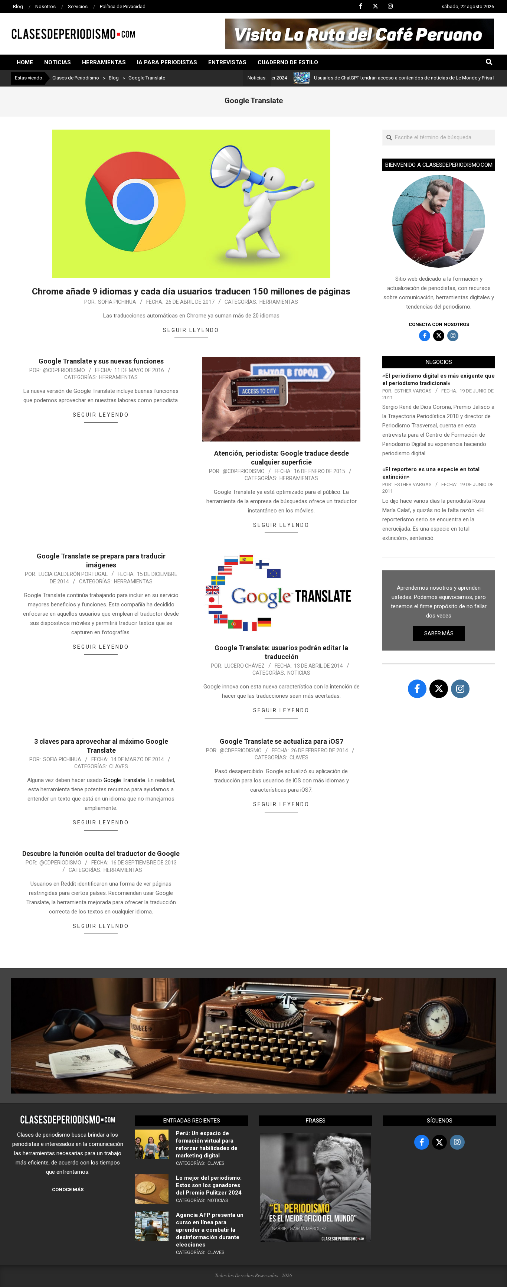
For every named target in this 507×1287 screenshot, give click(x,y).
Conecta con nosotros (439, 324)
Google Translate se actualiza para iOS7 (281, 741)
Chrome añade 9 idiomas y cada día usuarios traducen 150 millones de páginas (191, 291)
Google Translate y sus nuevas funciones (101, 361)
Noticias (298, 673)
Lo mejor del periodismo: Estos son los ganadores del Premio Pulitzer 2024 (209, 1185)
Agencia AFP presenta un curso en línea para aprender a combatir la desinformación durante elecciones (209, 1230)
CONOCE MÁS (68, 1189)
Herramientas (278, 302)
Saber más (439, 633)
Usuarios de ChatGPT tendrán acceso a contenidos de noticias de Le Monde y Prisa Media (370, 78)
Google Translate (123, 780)
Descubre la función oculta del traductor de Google (101, 853)
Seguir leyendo (191, 330)
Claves (118, 766)
